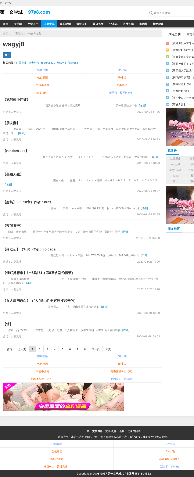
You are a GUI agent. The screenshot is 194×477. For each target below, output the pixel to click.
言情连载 (128, 23)
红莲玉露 (21, 62)
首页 (5, 23)
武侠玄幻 (82, 23)
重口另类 (98, 23)
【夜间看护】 (13, 226)
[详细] (142, 105)
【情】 (8, 324)
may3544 (175, 169)
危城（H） (42, 92)
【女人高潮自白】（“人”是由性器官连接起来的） (40, 301)
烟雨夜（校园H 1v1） (122, 92)
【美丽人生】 (13, 174)
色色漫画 (42, 77)
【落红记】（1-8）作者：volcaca (29, 249)
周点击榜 (175, 34)
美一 (175, 181)
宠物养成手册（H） (122, 371)
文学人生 (33, 23)
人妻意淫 (49, 23)
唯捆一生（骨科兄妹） (57, 466)
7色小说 (122, 69)
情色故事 (158, 23)
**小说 (113, 23)
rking (175, 175)
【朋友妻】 (11, 123)
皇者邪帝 (34, 62)
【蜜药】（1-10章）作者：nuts (27, 202)
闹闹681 (73, 62)
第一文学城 (93, 431)
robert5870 (48, 62)
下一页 (96, 349)
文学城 (18, 23)
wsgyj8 (31, 33)
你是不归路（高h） (42, 378)
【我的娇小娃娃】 (16, 99)
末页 (108, 349)
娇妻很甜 (122, 85)
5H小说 (121, 77)
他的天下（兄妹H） (122, 378)
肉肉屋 (143, 23)
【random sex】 (16, 151)
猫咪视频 (42, 69)
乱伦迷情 (65, 23)
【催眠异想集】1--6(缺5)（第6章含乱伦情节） (39, 273)
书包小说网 (42, 85)
